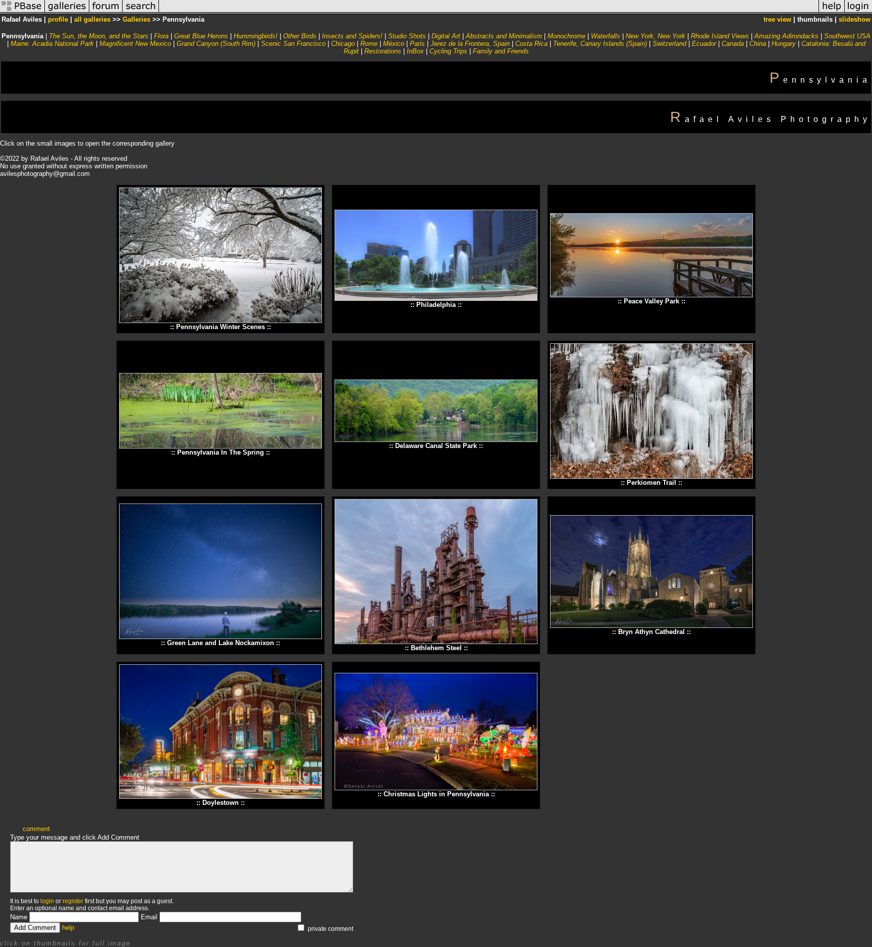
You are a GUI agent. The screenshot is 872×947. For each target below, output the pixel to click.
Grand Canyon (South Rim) (216, 43)
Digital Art (445, 36)
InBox (415, 51)
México (393, 43)
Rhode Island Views (720, 36)
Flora (161, 36)
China (757, 43)
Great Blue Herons (201, 36)
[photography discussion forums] (106, 12)
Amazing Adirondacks (786, 36)
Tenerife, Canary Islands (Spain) (600, 43)
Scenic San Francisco (293, 43)
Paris (417, 43)
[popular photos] (489, 12)
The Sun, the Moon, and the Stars (98, 36)
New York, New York (655, 36)
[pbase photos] (22, 12)
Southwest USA (847, 36)
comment (36, 829)
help (68, 927)
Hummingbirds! (256, 36)
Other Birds (299, 36)
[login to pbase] (858, 12)
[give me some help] (832, 12)
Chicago (343, 43)
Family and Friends (501, 51)
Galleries (136, 19)
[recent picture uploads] (67, 12)
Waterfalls (605, 36)
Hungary (784, 43)
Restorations (382, 51)
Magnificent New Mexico (135, 43)
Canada (733, 43)
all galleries (92, 19)
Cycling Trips (448, 51)
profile (58, 19)
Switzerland (669, 43)
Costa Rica (531, 43)
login (47, 901)
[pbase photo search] (141, 12)
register (73, 901)
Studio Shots (407, 36)
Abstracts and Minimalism (504, 36)
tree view (777, 19)
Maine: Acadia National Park (52, 43)
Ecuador (704, 43)
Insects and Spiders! (352, 36)
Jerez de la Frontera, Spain (470, 43)
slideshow (854, 19)
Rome (368, 43)
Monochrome (566, 36)
